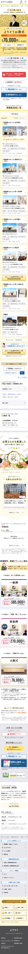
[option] (14, 844)
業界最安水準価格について (17, 67)
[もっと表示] (14, 131)
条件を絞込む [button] (15, 114)
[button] (7, 45)
